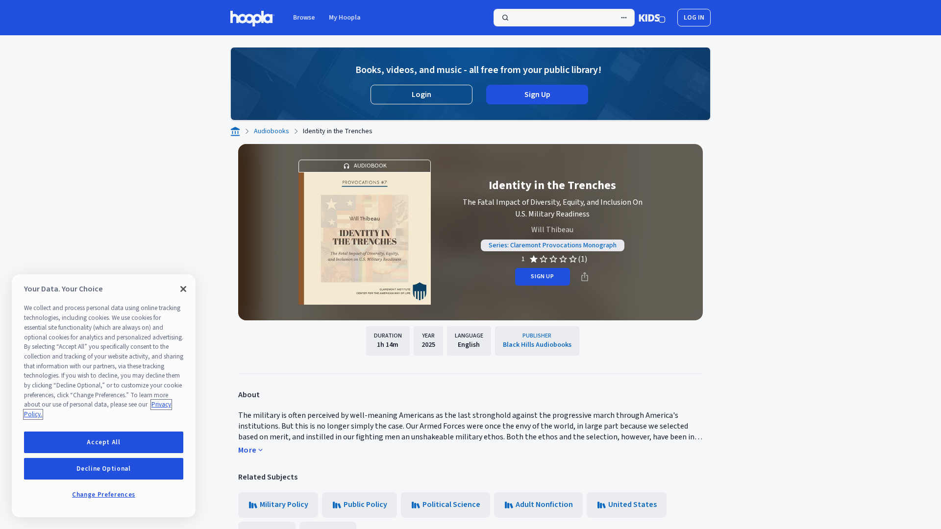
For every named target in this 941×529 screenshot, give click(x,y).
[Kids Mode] (652, 17)
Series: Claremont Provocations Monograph (553, 245)
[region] (104, 395)
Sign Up (537, 94)
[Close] (183, 289)
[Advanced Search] (624, 17)
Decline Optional (103, 468)
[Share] (585, 277)
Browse (304, 18)
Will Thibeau (552, 229)
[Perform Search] (564, 17)
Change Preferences (103, 494)
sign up (542, 276)
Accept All (104, 442)
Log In (694, 18)
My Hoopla (345, 18)
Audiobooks (271, 131)
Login (421, 94)
